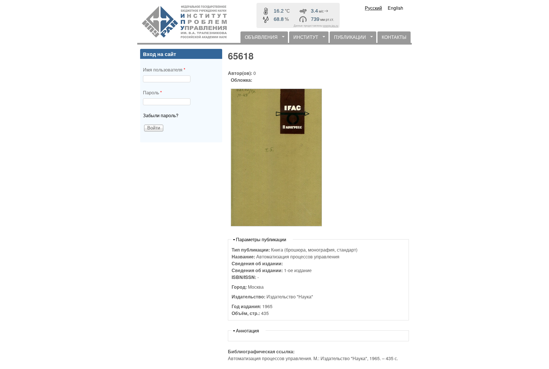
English (395, 8)
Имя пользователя (164, 69)
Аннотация (247, 330)
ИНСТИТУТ (303, 38)
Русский (373, 8)
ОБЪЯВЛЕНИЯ (259, 38)
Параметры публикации (261, 239)
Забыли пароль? (160, 115)
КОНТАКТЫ (394, 37)
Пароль (152, 92)
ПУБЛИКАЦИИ (348, 38)
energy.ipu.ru (330, 25)
